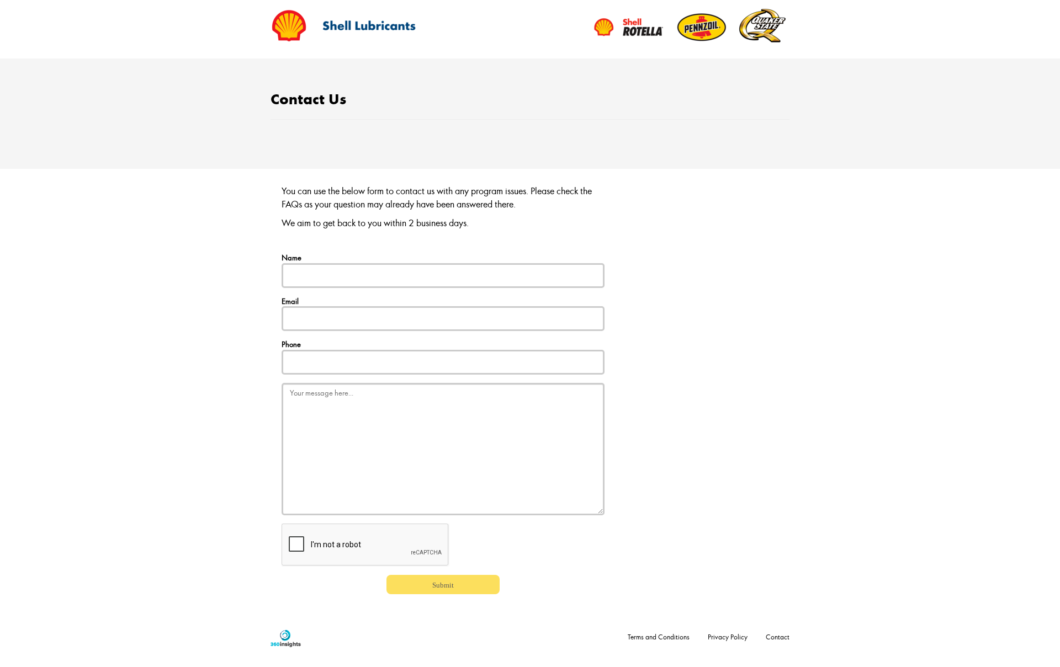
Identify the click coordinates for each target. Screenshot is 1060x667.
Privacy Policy (728, 637)
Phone (291, 344)
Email (290, 301)
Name (291, 257)
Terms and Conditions (659, 637)
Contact (777, 637)
